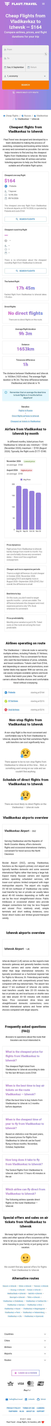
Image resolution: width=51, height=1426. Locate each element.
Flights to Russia (26, 410)
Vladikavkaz (42, 115)
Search (25, 85)
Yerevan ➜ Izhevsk (41, 1286)
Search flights (27, 219)
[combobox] (27, 49)
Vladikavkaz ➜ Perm (12, 1312)
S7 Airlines (13, 701)
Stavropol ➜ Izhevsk (17, 1297)
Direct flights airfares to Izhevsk (25, 416)
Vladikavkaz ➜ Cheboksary (13, 1301)
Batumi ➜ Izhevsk (9, 1286)
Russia (27, 115)
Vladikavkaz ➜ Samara (15, 1305)
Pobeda (11, 692)
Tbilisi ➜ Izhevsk (33, 1297)
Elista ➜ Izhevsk (25, 1286)
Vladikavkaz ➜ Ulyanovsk (33, 1316)
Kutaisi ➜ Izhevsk (34, 1290)
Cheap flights (12, 115)
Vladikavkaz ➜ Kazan (12, 1309)
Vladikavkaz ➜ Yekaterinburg (33, 1312)
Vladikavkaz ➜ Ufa (15, 1316)
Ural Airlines (13, 710)
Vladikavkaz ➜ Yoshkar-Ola (36, 1301)
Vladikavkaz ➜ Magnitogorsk (34, 1309)
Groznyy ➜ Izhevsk (17, 1290)
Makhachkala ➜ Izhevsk (16, 1293)
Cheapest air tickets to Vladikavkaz (26, 421)
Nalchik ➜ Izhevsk (35, 1293)
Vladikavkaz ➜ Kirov (34, 1305)
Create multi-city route (27, 92)
